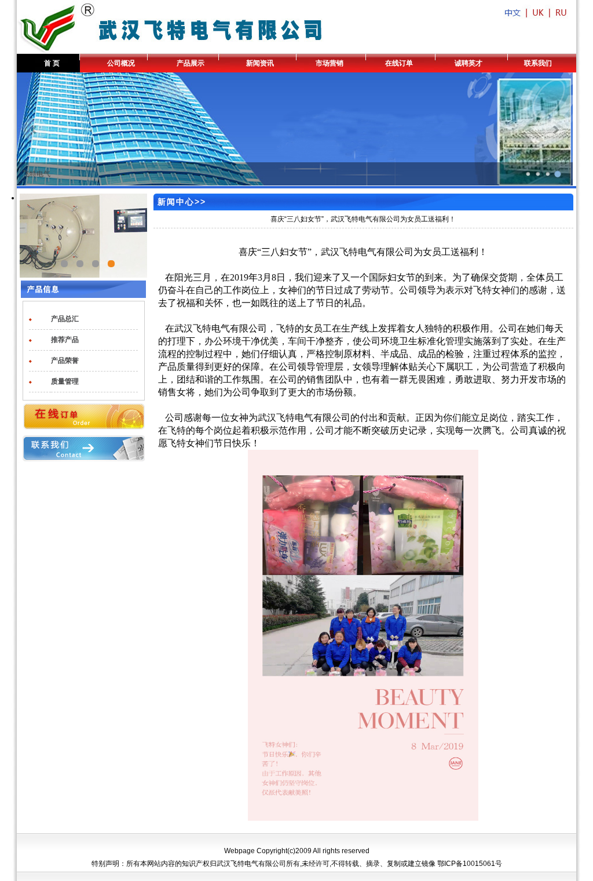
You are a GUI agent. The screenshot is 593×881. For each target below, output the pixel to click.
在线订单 (399, 63)
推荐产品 (65, 340)
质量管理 (65, 381)
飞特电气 (36, 174)
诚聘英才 (468, 63)
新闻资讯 (260, 63)
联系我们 (538, 63)
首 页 (52, 63)
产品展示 (190, 63)
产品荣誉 (65, 360)
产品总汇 (65, 319)
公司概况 (121, 63)
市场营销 (329, 63)
